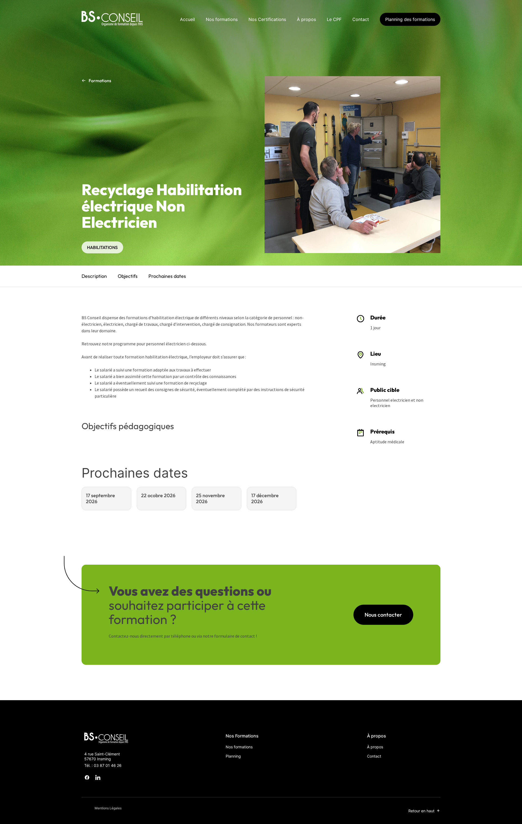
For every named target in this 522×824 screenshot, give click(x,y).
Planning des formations (410, 19)
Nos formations (222, 19)
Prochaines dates (167, 276)
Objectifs (128, 276)
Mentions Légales (108, 808)
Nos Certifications (267, 19)
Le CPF (334, 19)
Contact (360, 19)
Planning (233, 756)
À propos (306, 19)
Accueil (187, 19)
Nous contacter (383, 614)
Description (94, 276)
